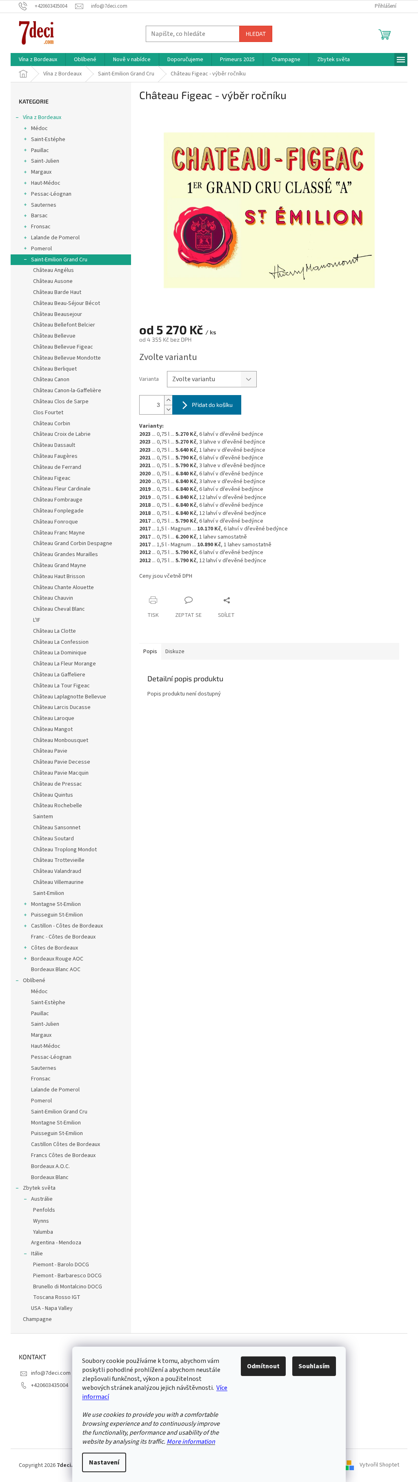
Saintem (43, 817)
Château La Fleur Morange (64, 664)
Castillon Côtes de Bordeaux (65, 1144)
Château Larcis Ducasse (62, 707)
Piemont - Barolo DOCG (61, 1265)
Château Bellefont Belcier (64, 325)
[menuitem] (38, 59)
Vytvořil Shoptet (379, 1465)
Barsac (39, 216)
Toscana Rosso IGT (56, 1297)
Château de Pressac (57, 784)
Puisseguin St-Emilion (57, 915)
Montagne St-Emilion (56, 904)
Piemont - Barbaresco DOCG (67, 1276)
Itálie (37, 1254)
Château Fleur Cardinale (62, 489)
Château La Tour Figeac (61, 686)
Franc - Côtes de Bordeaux (63, 937)
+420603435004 (49, 1385)
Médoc (39, 128)
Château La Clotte (54, 631)
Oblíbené (34, 980)
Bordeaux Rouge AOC (57, 959)
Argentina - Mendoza (56, 1243)
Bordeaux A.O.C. (50, 1166)
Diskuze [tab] (175, 651)
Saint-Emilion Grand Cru (59, 260)
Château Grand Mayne (59, 565)
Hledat (256, 33)
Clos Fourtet (48, 413)
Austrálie (42, 1199)
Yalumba (43, 1232)
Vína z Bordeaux (42, 117)
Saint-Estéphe (48, 139)
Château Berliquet (55, 369)
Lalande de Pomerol (55, 238)
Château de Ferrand (57, 467)
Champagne (37, 1319)
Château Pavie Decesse (61, 762)
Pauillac (40, 150)
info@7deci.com (51, 1373)
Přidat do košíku (212, 404)
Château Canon (51, 379)
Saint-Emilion (48, 893)
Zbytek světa (39, 1188)
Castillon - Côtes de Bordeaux (67, 926)
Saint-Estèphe (48, 1002)
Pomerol (41, 249)
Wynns (41, 1221)
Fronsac (41, 227)
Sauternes (43, 205)
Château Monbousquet (60, 740)
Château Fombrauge (57, 500)
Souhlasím (314, 1366)
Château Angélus (53, 270)
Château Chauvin (53, 598)
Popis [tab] (150, 651)
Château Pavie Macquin (61, 773)
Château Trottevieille (58, 860)
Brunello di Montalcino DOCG (67, 1287)
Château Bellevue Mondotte (67, 358)
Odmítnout (263, 1366)
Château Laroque (53, 718)
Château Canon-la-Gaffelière (67, 391)
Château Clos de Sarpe (61, 402)
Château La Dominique (60, 653)
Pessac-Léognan (51, 194)
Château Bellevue (54, 336)
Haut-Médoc (45, 183)
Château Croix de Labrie (62, 434)
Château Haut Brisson (59, 576)
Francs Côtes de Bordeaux (63, 1155)
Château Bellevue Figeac (63, 347)
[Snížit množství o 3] (168, 409)
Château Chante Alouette (63, 587)
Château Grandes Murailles (65, 554)
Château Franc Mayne (59, 533)
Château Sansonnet (56, 828)
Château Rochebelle (57, 806)
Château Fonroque (55, 522)
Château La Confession (61, 642)
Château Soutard (53, 839)
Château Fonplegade (58, 511)
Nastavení (104, 1462)
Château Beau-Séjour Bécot (66, 303)
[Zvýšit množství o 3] (168, 400)
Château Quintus (53, 795)
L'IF (36, 620)
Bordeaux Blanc (50, 1177)
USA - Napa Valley (52, 1308)
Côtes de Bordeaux (54, 948)
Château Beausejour (57, 314)
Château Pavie (50, 751)
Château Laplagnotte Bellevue (69, 697)
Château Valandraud (57, 871)
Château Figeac (52, 478)
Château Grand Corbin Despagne (72, 543)
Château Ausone (53, 281)
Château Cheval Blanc (59, 609)
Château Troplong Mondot (65, 850)
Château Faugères (55, 456)
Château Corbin (51, 424)
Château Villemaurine (58, 882)
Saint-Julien (45, 161)
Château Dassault (54, 445)
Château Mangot (53, 729)
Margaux (41, 172)
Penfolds (44, 1210)
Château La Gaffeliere (59, 675)
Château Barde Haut (57, 292)
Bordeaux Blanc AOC (55, 969)
